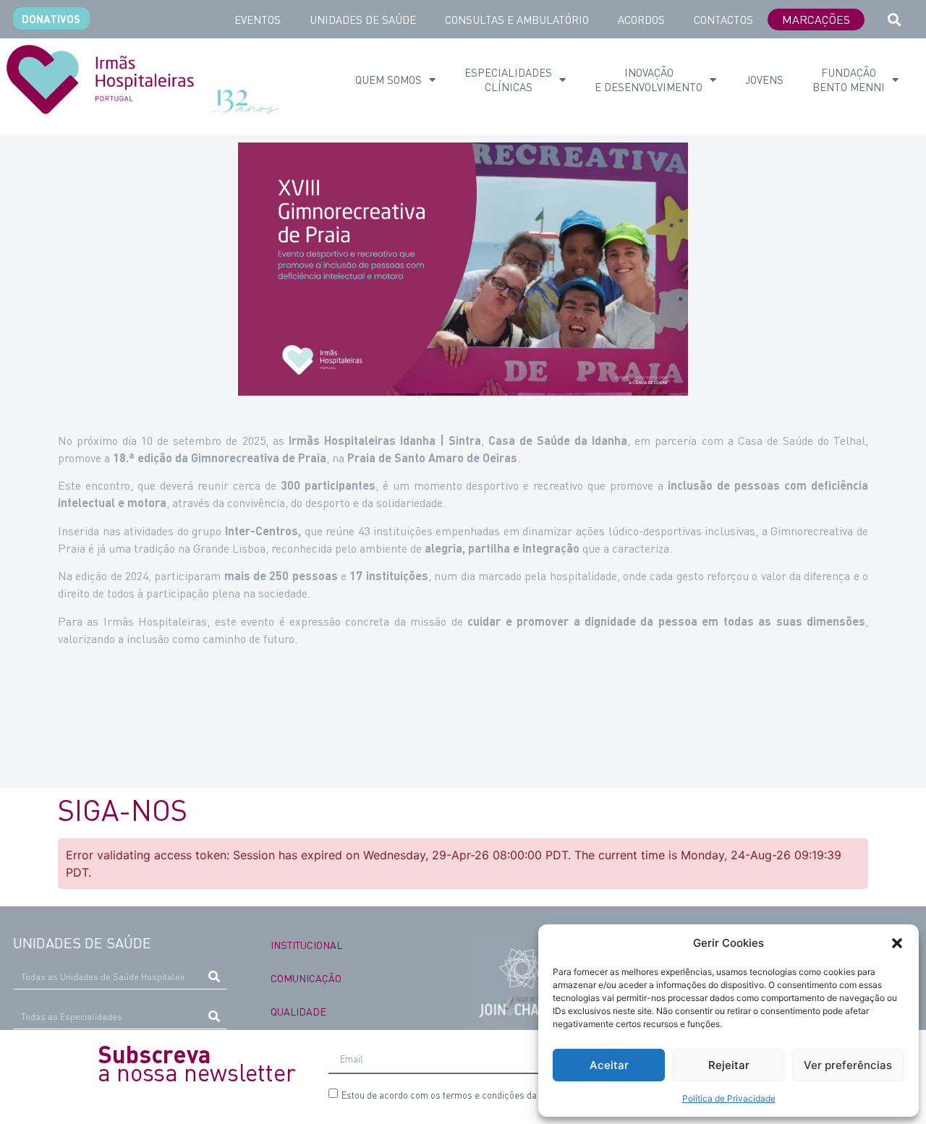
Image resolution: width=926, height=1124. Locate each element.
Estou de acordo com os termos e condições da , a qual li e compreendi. (535, 1095)
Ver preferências (848, 1065)
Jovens (764, 79)
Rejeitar (728, 1065)
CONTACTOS (723, 19)
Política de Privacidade (729, 1098)
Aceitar (609, 1065)
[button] (897, 943)
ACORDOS (641, 19)
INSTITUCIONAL (306, 944)
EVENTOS (257, 19)
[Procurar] (214, 976)
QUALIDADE (298, 1011)
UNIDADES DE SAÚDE (363, 19)
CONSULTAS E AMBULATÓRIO (517, 19)
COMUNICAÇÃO (306, 977)
